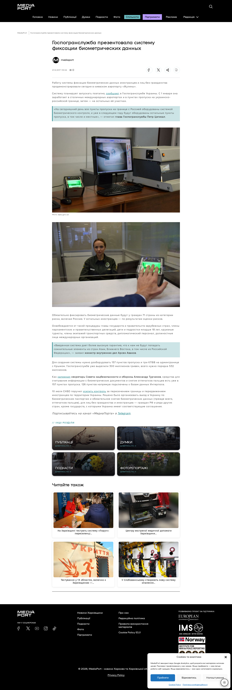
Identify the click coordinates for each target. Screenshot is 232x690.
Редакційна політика (132, 618)
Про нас (124, 613)
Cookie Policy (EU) (130, 632)
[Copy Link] (177, 70)
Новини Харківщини (90, 613)
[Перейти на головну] (26, 7)
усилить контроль (94, 391)
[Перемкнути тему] (224, 682)
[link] (19, 628)
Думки (86, 17)
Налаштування (215, 678)
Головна (38, 17)
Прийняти (163, 678)
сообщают (112, 93)
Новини (53, 17)
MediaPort (22, 33)
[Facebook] (149, 70)
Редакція (189, 17)
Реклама (171, 17)
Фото (116, 17)
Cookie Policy (175, 685)
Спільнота (132, 17)
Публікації (69, 17)
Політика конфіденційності (195, 685)
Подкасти (102, 17)
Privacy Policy (116, 675)
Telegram (124, 413)
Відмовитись (189, 678)
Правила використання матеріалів (133, 625)
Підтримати (152, 17)
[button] (225, 657)
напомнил (64, 376)
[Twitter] (158, 70)
